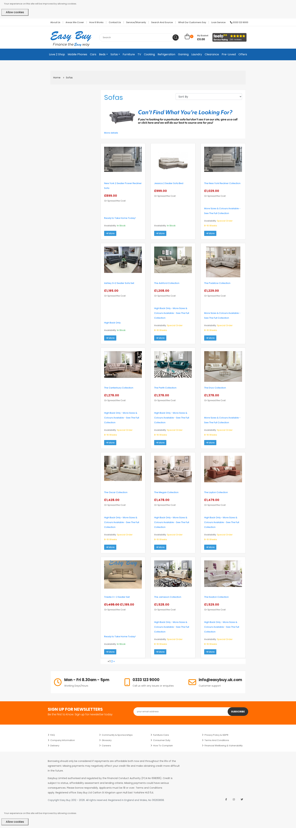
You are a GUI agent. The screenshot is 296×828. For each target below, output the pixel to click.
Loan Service (218, 22)
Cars (93, 54)
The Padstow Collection (217, 283)
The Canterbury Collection (118, 387)
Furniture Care (161, 735)
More (111, 233)
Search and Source (162, 22)
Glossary (107, 740)
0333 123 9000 (240, 22)
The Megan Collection (166, 492)
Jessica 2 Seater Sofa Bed (168, 183)
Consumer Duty (161, 740)
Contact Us (115, 22)
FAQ (52, 735)
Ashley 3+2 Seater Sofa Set (119, 283)
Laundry (196, 54)
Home (56, 77)
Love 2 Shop (57, 54)
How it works (96, 22)
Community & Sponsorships (117, 735)
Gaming (183, 54)
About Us (55, 22)
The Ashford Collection (166, 283)
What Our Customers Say (192, 22)
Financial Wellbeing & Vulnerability (224, 745)
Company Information (62, 740)
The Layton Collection (216, 492)
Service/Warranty (136, 22)
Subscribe (238, 711)
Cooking (149, 54)
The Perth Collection (165, 387)
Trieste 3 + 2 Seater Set (117, 597)
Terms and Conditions (217, 740)
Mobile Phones (77, 54)
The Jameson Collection (167, 597)
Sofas (114, 54)
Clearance (212, 54)
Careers (106, 745)
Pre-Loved (229, 54)
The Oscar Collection (115, 492)
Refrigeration (166, 54)
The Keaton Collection (216, 597)
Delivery (54, 745)
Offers (242, 54)
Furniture (129, 54)
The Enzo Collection (215, 387)
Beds (102, 54)
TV (139, 54)
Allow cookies (15, 12)
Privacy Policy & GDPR (216, 735)
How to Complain (163, 745)
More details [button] (111, 132)
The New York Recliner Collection (222, 183)
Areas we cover (75, 22)
